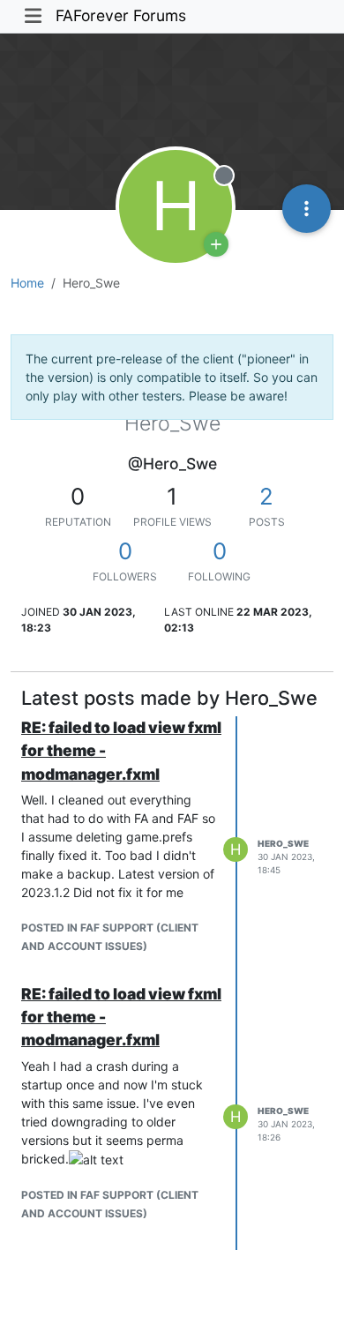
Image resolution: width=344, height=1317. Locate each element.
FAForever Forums (121, 15)
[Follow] (216, 244)
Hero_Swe (283, 843)
